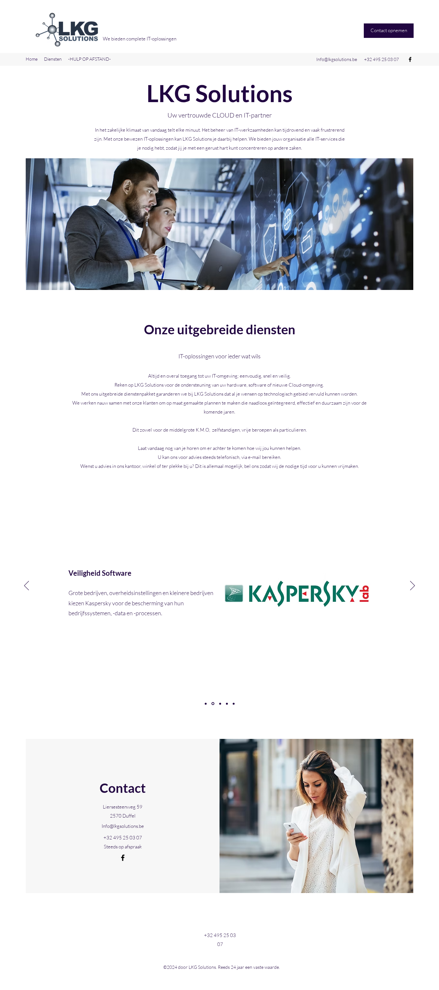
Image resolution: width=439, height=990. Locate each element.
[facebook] (410, 59)
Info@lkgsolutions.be (336, 59)
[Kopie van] (234, 704)
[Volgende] (412, 586)
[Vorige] (26, 586)
